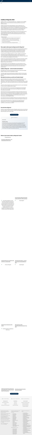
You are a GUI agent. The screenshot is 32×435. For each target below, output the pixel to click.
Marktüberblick (5, 34)
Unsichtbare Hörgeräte (25, 413)
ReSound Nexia (14, 418)
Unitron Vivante (14, 424)
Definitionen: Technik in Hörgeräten (27, 425)
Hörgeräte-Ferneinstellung (26, 417)
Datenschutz (15, 403)
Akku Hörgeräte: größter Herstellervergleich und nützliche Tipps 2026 (21, 325)
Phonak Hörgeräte (15, 430)
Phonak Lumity (14, 416)
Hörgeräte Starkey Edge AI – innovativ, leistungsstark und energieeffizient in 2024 (21, 261)
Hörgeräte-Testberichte (25, 403)
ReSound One (14, 419)
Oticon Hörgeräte (15, 429)
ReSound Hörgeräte (15, 431)
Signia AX (14, 421)
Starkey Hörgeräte (15, 428)
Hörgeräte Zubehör (25, 419)
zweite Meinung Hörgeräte (14, 114)
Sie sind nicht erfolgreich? (6, 41)
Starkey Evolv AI (15, 422)
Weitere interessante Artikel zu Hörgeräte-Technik (10, 42)
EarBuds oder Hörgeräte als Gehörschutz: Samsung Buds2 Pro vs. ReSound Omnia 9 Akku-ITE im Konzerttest (7, 389)
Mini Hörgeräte (25, 418)
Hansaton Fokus (14, 414)
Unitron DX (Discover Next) (16, 425)
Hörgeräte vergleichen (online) (25, 402)
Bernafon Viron (14, 413)
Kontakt (5, 403)
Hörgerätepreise (25, 416)
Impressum (15, 402)
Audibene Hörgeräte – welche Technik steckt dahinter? (10, 39)
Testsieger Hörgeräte (25, 406)
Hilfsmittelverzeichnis (9, 94)
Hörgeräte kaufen (25, 424)
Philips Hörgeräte (15, 432)
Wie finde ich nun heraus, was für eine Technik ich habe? (10, 40)
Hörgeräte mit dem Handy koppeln (27, 420)
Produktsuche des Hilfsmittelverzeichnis (18, 101)
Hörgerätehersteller (13, 427)
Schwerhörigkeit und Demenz (26, 429)
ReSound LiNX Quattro (15, 420)
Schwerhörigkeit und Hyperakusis (27, 430)
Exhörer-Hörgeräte (25, 414)
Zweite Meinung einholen (5, 402)
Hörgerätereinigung (25, 431)
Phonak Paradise (15, 417)
